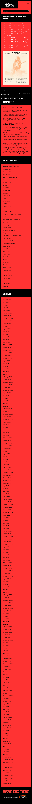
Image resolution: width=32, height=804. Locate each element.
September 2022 (8, 419)
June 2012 (6, 733)
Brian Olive (6, 188)
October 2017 (7, 573)
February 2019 (7, 531)
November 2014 (8, 666)
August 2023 (7, 393)
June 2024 (6, 366)
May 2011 (6, 751)
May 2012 (6, 736)
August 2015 (7, 642)
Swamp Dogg (7, 267)
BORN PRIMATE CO (18, 800)
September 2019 (8, 512)
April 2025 (6, 339)
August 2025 (7, 329)
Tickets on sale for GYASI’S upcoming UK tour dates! (15, 140)
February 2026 (7, 313)
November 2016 (8, 603)
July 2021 (6, 456)
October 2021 (7, 448)
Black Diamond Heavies (10, 177)
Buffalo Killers (7, 190)
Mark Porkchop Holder (9, 243)
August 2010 (7, 770)
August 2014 (7, 674)
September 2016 (8, 608)
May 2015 (6, 650)
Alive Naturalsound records (11, 166)
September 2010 (8, 767)
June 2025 (6, 334)
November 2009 (8, 775)
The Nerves (6, 278)
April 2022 (6, 432)
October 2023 (7, 387)
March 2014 (6, 688)
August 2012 (7, 728)
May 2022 (6, 430)
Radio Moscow (7, 257)
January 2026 (7, 315)
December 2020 (8, 472)
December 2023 (8, 382)
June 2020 (6, 488)
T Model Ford (7, 270)
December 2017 (8, 568)
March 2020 (6, 496)
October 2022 (7, 416)
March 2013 (6, 714)
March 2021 (6, 464)
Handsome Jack (7, 211)
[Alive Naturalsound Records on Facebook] (10, 791)
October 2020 (7, 478)
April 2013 (6, 712)
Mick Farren (6, 246)
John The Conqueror (9, 230)
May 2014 (6, 682)
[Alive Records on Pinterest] (17, 791)
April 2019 (6, 526)
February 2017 (7, 595)
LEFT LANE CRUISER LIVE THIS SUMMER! (15, 137)
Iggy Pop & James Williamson (11, 219)
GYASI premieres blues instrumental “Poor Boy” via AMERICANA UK (15, 111)
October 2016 (7, 605)
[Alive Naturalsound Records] (9, 6)
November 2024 (8, 353)
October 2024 (7, 355)
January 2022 (7, 440)
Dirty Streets (6, 195)
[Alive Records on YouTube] (21, 791)
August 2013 (7, 704)
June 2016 (6, 616)
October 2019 (7, 510)
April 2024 (6, 371)
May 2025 (6, 337)
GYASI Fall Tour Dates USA (9, 97)
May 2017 (6, 587)
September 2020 (8, 480)
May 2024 (6, 369)
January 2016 (7, 629)
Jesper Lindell (7, 227)
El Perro (24, 93)
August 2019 (7, 515)
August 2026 (7, 300)
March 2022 (6, 435)
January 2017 (7, 597)
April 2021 (6, 462)
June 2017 (6, 584)
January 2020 (7, 502)
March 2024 (6, 374)
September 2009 (8, 778)
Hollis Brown (6, 217)
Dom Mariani (6, 201)
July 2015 (6, 645)
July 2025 (6, 331)
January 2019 (7, 533)
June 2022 (6, 427)
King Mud (5, 233)
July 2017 (6, 581)
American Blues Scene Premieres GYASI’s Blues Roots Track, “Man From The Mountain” (15, 119)
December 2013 (8, 696)
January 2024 (7, 379)
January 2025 (7, 347)
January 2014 (7, 693)
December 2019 (8, 504)
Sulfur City (6, 262)
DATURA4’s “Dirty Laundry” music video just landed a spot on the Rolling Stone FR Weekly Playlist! (16, 129)
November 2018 (8, 539)
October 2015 (7, 637)
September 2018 (8, 544)
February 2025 (7, 345)
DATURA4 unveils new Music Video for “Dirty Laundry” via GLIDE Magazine (16, 133)
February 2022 (7, 438)
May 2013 (6, 709)
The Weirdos (6, 283)
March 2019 (6, 528)
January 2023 (7, 411)
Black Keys (6, 180)
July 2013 (6, 706)
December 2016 (8, 600)
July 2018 (6, 549)
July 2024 (6, 363)
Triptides (5, 286)
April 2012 (6, 738)
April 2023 (6, 403)
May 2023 (6, 401)
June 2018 (6, 552)
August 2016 (7, 611)
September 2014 (8, 672)
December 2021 (8, 443)
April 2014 (6, 685)
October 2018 (7, 541)
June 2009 (6, 781)
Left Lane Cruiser (8, 238)
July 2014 (6, 677)
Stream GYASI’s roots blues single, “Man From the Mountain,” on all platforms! (15, 114)
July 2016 (6, 613)
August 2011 (7, 746)
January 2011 (7, 757)
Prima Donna (7, 254)
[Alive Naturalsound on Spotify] (27, 791)
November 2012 (8, 722)
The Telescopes (7, 281)
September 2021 (8, 451)
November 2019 (8, 507)
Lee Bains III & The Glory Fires (12, 235)
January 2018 (7, 565)
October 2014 (7, 669)
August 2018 (7, 547)
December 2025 (8, 318)
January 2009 (7, 783)
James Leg (6, 225)
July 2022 (6, 424)
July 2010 (6, 773)
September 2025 (8, 326)
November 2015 (8, 635)
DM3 (4, 198)
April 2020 (6, 494)
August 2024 (7, 361)
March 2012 (6, 741)
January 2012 (7, 744)
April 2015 (6, 653)
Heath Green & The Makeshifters (12, 214)
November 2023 (8, 385)
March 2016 (6, 624)
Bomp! (5, 185)
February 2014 (7, 690)
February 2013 (7, 717)
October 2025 (7, 323)
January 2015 (7, 661)
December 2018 (8, 536)
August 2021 (7, 454)
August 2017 (7, 579)
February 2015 (7, 658)
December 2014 (8, 664)
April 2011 (6, 754)
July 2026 (6, 302)
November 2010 (8, 762)
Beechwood (6, 174)
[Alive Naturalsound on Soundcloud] (24, 791)
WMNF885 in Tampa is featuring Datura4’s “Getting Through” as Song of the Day (15, 148)
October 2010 (7, 765)
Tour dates (6, 94)
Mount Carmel (7, 249)
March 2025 (6, 342)
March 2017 (6, 592)
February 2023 (7, 409)
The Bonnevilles (7, 275)
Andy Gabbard (7, 169)
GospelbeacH (7, 206)
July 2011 (6, 749)
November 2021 (8, 446)
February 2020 (7, 499)
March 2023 (6, 406)
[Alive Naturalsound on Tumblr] (14, 791)
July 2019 (6, 518)
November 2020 (8, 475)
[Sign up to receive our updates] (4, 791)
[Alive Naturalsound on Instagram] (7, 791)
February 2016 (7, 627)
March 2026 (6, 310)
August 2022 (7, 422)
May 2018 (6, 555)
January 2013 (7, 720)
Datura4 (5, 193)
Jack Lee (5, 222)
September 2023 (8, 390)
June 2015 (6, 648)
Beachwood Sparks (8, 172)
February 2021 (7, 467)
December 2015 (8, 632)
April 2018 (6, 557)
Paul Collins (6, 251)
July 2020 (6, 486)
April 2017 (6, 589)
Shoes (5, 259)
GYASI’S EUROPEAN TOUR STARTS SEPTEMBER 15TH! (13, 124)
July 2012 (6, 730)
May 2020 (6, 491)
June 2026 (6, 305)
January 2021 (7, 470)
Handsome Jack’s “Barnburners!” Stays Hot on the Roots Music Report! (15, 144)
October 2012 (7, 725)
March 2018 (6, 560)
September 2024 (8, 358)
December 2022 (8, 414)
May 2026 (6, 307)
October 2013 (7, 701)
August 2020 (7, 483)
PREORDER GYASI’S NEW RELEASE (13, 107)
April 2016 (6, 621)
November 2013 (8, 698)
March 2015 (6, 656)
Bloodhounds (7, 182)
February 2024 (7, 377)
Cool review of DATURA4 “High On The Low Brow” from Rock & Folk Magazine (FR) (15, 152)
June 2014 (6, 680)
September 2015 (8, 640)
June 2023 (6, 398)
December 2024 (8, 350)
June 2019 (6, 520)
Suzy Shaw (6, 265)
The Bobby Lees (7, 273)
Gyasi (4, 209)
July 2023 (6, 395)
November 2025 (8, 321)
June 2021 (6, 459)
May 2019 (6, 523)
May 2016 (6, 619)
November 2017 (8, 571)
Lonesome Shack (8, 241)
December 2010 (8, 759)
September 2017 (8, 576)
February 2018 (7, 563)
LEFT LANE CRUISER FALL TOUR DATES (13, 98)
